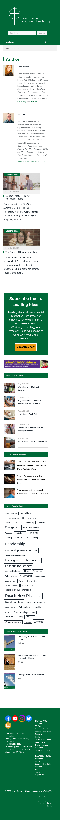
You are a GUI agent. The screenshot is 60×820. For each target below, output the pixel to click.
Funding (33, 532)
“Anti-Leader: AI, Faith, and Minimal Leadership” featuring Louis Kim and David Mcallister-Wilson (31, 465)
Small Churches (10, 607)
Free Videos (40, 742)
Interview (19, 538)
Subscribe (39, 759)
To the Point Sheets (43, 740)
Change (26, 512)
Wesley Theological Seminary (17, 739)
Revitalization (14, 602)
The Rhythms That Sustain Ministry (32, 441)
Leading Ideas (12, 174)
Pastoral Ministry (28, 581)
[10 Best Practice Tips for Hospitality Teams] (21, 182)
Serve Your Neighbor (35, 602)
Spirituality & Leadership (30, 607)
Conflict (8, 523)
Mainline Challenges (13, 571)
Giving (8, 537)
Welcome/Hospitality (13, 622)
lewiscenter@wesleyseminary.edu (18, 747)
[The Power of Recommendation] (21, 238)
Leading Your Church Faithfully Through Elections (30, 429)
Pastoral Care (10, 581)
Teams (33, 612)
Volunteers (30, 617)
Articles (38, 761)
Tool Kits (38, 723)
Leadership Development (16, 555)
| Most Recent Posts (14, 375)
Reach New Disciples (23, 596)
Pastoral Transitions (11, 585)
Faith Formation (31, 527)
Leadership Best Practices (21, 550)
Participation (40, 576)
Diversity (41, 523)
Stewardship (21, 612)
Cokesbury (21, 101)
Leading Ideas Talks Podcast (22, 560)
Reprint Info (40, 775)
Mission (27, 571)
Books (37, 737)
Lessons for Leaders (18, 566)
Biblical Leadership (11, 513)
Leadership (15, 544)
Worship (38, 621)
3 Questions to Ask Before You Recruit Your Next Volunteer (30, 402)
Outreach (26, 575)
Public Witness (27, 586)
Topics (37, 772)
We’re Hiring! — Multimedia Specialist (29, 388)
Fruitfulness (20, 533)
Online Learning (41, 745)
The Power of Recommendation (21, 252)
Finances (8, 533)
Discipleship (29, 523)
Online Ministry (11, 576)
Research (39, 748)
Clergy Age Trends (42, 750)
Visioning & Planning (14, 617)
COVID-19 (18, 523)
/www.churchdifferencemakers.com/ (31, 161)
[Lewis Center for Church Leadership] (30, 16)
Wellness (28, 622)
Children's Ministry (12, 518)
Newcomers (37, 571)
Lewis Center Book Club (27, 414)
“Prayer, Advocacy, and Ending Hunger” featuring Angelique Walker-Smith (31, 479)
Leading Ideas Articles (44, 729)
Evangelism (12, 527)
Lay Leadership (32, 538)
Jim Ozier (21, 114)
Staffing (8, 612)
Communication (30, 518)
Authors (38, 769)
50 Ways (38, 726)
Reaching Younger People (18, 590)
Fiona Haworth (23, 67)
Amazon (33, 101)
